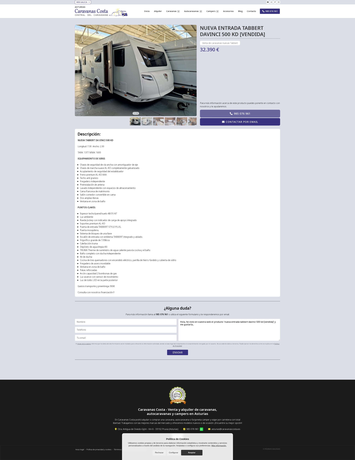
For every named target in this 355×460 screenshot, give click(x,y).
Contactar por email (242, 121)
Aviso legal (79, 449)
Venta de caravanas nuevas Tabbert (220, 43)
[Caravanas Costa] (101, 12)
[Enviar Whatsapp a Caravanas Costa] (271, 2)
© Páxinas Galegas (271, 449)
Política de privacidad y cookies (99, 449)
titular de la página (84, 344)
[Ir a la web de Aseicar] (177, 395)
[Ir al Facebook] (275, 2)
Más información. (219, 445)
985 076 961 (242, 113)
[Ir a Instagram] (278, 2)
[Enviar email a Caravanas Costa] (267, 2)
